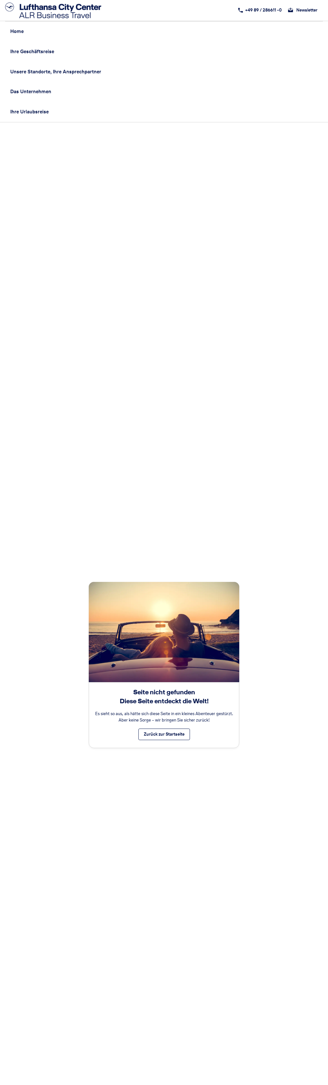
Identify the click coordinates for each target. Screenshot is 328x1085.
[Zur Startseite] (55, 10)
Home (17, 31)
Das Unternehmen (30, 91)
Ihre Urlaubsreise (29, 111)
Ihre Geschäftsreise (32, 51)
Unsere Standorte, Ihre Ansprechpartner (55, 71)
